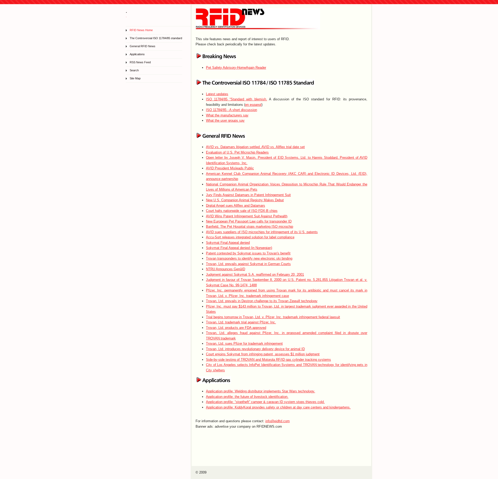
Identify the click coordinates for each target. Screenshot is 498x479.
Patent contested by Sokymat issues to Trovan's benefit (248, 253)
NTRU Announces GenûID (225, 269)
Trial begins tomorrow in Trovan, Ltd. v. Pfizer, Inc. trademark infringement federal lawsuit (273, 317)
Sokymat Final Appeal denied (228, 243)
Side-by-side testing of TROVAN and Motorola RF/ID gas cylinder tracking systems (268, 360)
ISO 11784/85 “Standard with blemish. (236, 99)
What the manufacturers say (227, 115)
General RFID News (142, 46)
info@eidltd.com (277, 421)
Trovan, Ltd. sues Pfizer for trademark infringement (244, 343)
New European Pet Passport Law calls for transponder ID (249, 221)
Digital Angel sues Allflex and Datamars (235, 205)
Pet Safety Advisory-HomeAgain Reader (236, 68)
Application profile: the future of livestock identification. (247, 397)
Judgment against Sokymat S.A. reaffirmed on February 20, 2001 (255, 274)
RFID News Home (141, 30)
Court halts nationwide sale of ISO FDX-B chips (242, 211)
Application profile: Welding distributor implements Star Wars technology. (260, 391)
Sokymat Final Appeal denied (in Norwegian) (239, 248)
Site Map (135, 78)
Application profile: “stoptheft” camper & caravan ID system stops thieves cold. (265, 402)
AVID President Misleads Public (230, 168)
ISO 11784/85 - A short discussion (231, 110)
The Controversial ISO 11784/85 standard (156, 38)
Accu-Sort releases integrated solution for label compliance (250, 237)
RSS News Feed (140, 62)
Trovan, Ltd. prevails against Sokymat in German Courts (248, 264)
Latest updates (217, 94)
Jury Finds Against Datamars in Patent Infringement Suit (248, 195)
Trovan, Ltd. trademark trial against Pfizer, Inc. (241, 322)
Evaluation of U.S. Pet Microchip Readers (237, 152)
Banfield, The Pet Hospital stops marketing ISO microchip (249, 226)
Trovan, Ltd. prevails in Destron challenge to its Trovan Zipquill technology (261, 301)
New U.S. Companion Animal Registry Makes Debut (245, 200)
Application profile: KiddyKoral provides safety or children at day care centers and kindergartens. (278, 407)
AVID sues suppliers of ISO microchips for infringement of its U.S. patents (262, 232)
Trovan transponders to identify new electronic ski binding (249, 258)
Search (134, 70)
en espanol (253, 105)
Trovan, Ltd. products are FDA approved (236, 328)
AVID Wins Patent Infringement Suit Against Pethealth (246, 216)
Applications (137, 54)
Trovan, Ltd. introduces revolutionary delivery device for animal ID (255, 349)
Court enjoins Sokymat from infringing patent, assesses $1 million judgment (263, 354)
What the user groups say (225, 120)
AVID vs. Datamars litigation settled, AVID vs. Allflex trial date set (255, 147)
